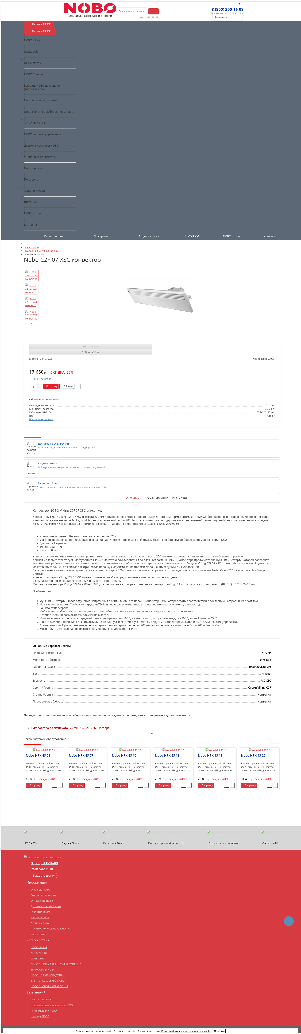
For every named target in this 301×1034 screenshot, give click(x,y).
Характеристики (157, 498)
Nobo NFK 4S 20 (253, 755)
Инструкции (180, 498)
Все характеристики (41, 419)
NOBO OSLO (38, 958)
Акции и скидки (149, 236)
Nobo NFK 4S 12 (167, 755)
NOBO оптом (231, 236)
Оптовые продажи (42, 900)
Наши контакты (40, 917)
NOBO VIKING (39, 947)
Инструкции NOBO (42, 999)
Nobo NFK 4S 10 (124, 755)
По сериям (101, 236)
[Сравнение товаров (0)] (206, 7)
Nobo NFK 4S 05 (38, 755)
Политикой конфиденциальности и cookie (186, 1031)
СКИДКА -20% (61, 372)
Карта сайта (38, 934)
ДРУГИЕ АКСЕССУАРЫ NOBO (48, 980)
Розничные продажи (43, 895)
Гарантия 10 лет (40, 911)
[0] (212, 7)
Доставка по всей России (46, 906)
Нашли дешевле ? (42, 379)
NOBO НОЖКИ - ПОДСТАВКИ (48, 975)
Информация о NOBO (44, 1010)
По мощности (54, 236)
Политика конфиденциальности (50, 928)
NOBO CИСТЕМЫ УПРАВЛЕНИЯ (49, 986)
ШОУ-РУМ (192, 236)
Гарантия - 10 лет (50, 9)
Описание (132, 498)
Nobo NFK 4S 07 (81, 755)
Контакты (270, 236)
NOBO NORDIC (39, 953)
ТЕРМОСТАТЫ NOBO (43, 969)
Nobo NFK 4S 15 (210, 755)
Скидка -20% (47, 779)
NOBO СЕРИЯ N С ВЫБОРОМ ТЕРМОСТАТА (56, 964)
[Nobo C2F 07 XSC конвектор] (160, 300)
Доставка (30, 9)
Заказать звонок (44, 875)
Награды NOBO (40, 1016)
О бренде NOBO (40, 889)
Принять (219, 1031)
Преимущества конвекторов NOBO (52, 1005)
